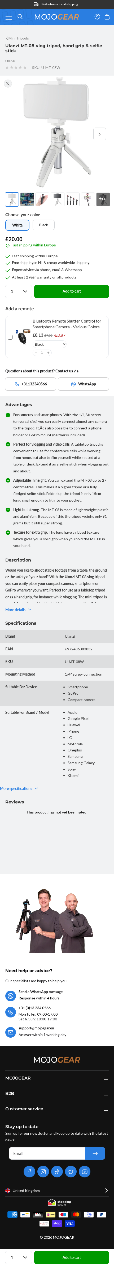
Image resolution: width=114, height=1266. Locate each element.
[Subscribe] (95, 1153)
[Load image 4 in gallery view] (57, 199)
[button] (10, 17)
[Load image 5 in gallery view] (72, 199)
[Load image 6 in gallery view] (87, 199)
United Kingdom (26, 1190)
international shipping (59, 4)
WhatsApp (87, 384)
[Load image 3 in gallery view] (42, 199)
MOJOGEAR (63, 1237)
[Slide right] (99, 134)
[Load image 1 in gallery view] (12, 199)
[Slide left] (14, 134)
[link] (22, 337)
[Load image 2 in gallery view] (27, 199)
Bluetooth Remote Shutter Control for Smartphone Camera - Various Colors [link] (67, 323)
